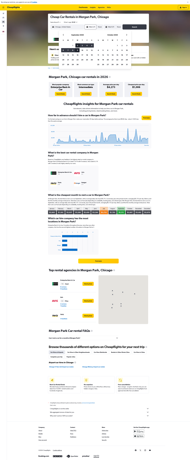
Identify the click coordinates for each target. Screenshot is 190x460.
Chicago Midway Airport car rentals (93, 367)
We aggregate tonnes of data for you (62, 412)
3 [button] (82, 45)
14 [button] (68, 55)
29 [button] (73, 64)
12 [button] (92, 50)
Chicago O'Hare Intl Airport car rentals (61, 367)
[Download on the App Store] (138, 436)
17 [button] (82, 55)
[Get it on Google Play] (138, 431)
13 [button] (63, 55)
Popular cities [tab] (71, 357)
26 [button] (92, 60)
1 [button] (72, 45)
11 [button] (87, 50)
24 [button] (82, 60)
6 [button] (63, 50)
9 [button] (77, 50)
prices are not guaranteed (88, 403)
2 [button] (77, 45)
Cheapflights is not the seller (59, 409)
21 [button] (68, 60)
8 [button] (72, 50)
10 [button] (82, 50)
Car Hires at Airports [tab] (56, 352)
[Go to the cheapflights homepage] (14, 7)
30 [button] (77, 64)
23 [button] (77, 60)
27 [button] (63, 64)
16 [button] (77, 55)
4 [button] (86, 45)
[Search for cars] (3, 22)
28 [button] (68, 64)
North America (56, 68)
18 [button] (87, 55)
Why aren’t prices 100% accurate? (61, 416)
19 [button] (92, 55)
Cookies (34, 2)
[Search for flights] (3, 13)
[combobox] (55, 22)
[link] (60, 94)
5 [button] (91, 45)
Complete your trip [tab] (56, 357)
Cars (49, 68)
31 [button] (127, 64)
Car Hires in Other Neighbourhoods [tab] (78, 352)
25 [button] (87, 60)
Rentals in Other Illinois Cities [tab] (120, 352)
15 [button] (73, 55)
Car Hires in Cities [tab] (139, 352)
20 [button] (63, 60)
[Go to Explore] (3, 26)
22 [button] (73, 60)
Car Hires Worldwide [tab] (100, 352)
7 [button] (67, 50)
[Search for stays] (3, 18)
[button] (188, 2)
